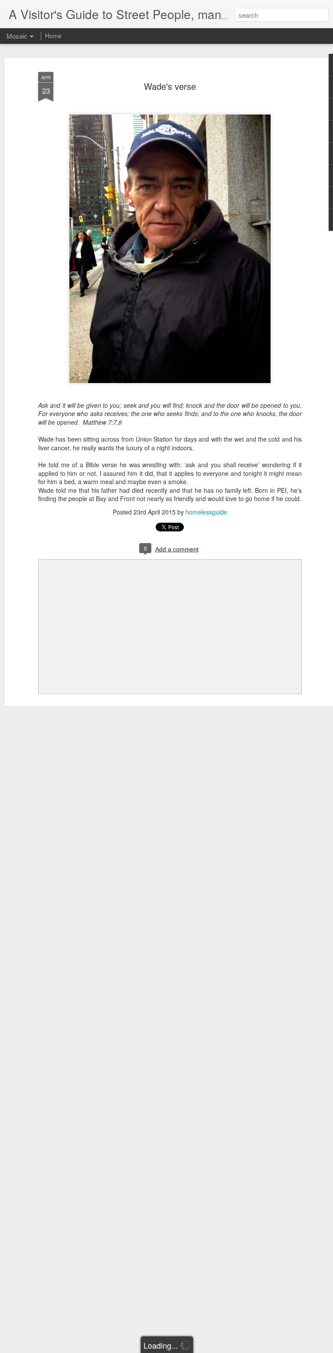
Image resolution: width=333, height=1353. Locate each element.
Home (53, 35)
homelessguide (206, 512)
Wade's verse (170, 86)
